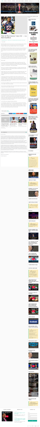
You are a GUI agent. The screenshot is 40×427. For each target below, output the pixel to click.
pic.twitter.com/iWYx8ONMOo (33, 403)
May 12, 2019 (31, 185)
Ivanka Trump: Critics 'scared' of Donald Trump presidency (32, 384)
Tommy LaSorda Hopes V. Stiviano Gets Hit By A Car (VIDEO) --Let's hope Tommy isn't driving (5, 124)
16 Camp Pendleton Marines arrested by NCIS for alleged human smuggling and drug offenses (19, 419)
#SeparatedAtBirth (32, 402)
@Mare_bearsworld (33, 271)
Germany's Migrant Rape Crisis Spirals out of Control (33, 379)
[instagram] (32, 426)
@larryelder (33, 272)
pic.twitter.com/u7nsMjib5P (33, 274)
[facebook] (29, 426)
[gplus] (31, 426)
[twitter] (28, 426)
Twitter (8, 110)
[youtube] (37, 426)
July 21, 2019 (31, 166)
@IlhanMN (33, 158)
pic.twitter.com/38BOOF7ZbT (33, 224)
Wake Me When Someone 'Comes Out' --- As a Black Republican (22, 124)
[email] (35, 426)
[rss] (34, 426)
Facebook (8, 111)
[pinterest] (38, 426)
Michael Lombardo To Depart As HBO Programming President (33, 394)
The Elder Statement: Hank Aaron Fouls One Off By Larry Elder (13, 124)
